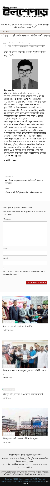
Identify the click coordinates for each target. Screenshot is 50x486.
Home (4, 43)
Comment (7, 219)
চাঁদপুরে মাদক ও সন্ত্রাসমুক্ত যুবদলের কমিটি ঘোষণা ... (24, 372)
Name (5, 248)
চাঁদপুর (14, 43)
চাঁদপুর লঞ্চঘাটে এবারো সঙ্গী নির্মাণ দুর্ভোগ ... (22, 438)
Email (5, 258)
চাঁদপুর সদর (26, 43)
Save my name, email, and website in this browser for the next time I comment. (24, 272)
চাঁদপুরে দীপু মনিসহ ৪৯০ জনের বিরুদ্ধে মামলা (23, 394)
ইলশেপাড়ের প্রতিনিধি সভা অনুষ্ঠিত (18, 326)
